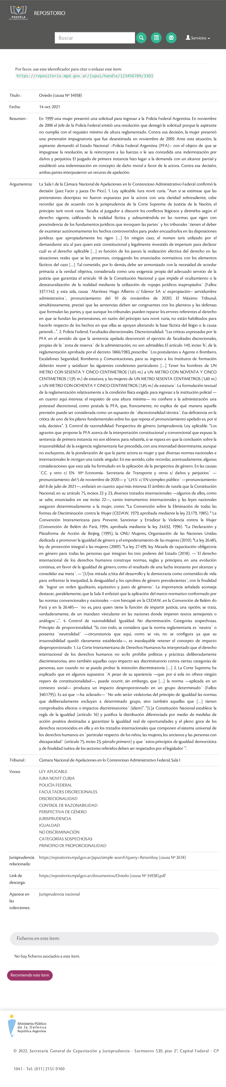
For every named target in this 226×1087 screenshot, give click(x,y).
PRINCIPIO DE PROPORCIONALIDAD (72, 846)
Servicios (198, 38)
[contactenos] (171, 37)
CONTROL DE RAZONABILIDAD (68, 805)
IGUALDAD (49, 825)
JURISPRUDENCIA (55, 818)
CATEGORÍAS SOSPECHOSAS (65, 839)
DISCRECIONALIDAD (58, 799)
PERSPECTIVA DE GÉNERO (63, 812)
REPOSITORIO (49, 13)
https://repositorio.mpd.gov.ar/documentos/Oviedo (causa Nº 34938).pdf (102, 876)
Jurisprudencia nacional (59, 894)
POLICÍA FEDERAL (55, 785)
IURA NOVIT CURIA (57, 778)
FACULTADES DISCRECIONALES (68, 792)
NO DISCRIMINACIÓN (59, 832)
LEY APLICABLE (53, 771)
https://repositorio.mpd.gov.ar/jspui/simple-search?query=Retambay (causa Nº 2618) (112, 857)
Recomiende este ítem (30, 975)
